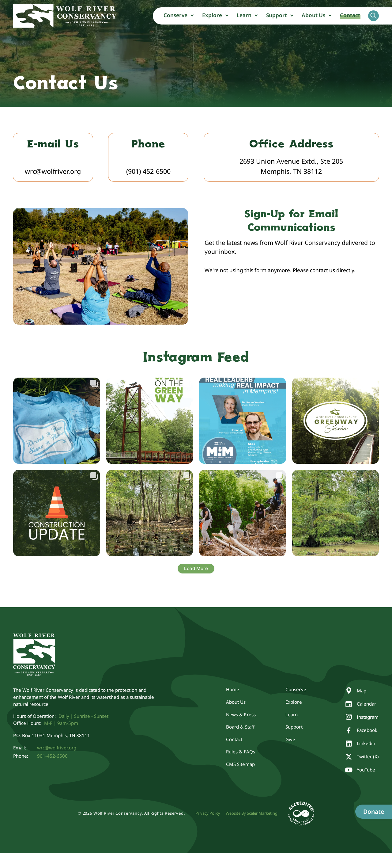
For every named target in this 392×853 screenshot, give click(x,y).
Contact (350, 15)
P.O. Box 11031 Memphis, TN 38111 (51, 735)
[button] (179, 16)
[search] (373, 15)
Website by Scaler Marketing (251, 813)
